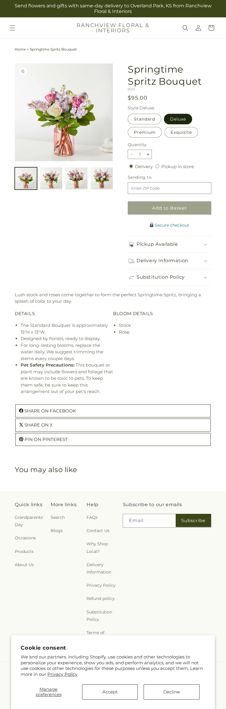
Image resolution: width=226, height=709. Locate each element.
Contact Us (98, 530)
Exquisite (181, 132)
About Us (24, 564)
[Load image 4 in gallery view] (102, 178)
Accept (110, 692)
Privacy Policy (62, 674)
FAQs (92, 517)
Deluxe (178, 119)
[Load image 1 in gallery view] (26, 178)
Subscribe (193, 520)
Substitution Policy (99, 615)
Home (20, 49)
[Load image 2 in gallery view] (51, 178)
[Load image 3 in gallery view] (76, 178)
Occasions (25, 538)
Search (58, 517)
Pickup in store (177, 166)
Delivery (144, 166)
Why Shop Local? (97, 547)
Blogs (57, 530)
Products (24, 551)
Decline (171, 692)
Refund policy (101, 598)
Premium (145, 132)
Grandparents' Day (29, 521)
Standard (144, 119)
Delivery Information (99, 568)
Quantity (137, 144)
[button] (12, 27)
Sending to (148, 177)
